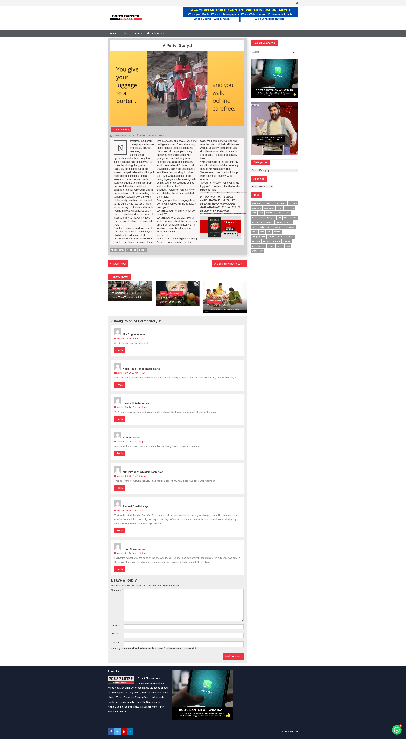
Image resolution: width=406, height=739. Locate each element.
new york (266, 241)
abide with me (258, 203)
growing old (278, 227)
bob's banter (119, 250)
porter (143, 250)
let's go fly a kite (258, 236)
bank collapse (280, 203)
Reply (119, 350)
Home (113, 33)
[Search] (294, 52)
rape (253, 246)
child (254, 213)
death (254, 217)
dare (287, 213)
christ (261, 213)
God (253, 227)
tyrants (254, 251)
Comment (117, 590)
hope (262, 232)
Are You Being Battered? (228, 263)
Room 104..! (119, 263)
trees (288, 246)
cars (292, 208)
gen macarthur (267, 222)
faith (279, 217)
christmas (270, 213)
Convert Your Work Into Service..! (223, 309)
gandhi (255, 222)
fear (286, 217)
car (286, 208)
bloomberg (256, 208)
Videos (138, 33)
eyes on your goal (267, 217)
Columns (126, 33)
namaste (290, 236)
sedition (261, 246)
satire (162, 293)
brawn (279, 208)
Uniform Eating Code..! (170, 302)
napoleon (256, 241)
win (261, 251)
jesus (269, 232)
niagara (276, 241)
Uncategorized (119, 288)
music (281, 236)
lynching (271, 236)
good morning (264, 227)
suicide (280, 246)
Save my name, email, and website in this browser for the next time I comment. (152, 648)
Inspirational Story (121, 129)
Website (115, 642)
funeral (133, 250)
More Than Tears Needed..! (126, 297)
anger (269, 203)
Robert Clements (148, 135)
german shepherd (283, 222)
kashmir (277, 232)
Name (115, 625)
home (254, 232)
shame (271, 246)
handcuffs (290, 227)
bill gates (293, 203)
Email (114, 634)
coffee (280, 213)
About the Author (155, 33)
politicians (287, 241)
